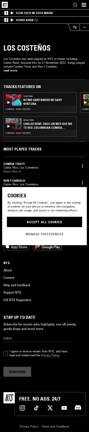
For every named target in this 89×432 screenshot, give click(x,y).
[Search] (75, 5)
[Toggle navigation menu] (83, 4)
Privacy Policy (50, 355)
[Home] (5, 5)
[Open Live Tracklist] (73, 27)
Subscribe (17, 372)
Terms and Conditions (55, 426)
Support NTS (12, 292)
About (7, 270)
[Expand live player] (84, 27)
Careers (8, 277)
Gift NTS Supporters (17, 300)
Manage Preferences (44, 234)
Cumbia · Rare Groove (18, 109)
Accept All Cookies (44, 222)
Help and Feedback (16, 285)
